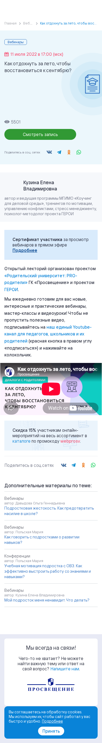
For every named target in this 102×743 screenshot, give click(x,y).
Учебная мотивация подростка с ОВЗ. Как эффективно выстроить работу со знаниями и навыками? (47, 571)
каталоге (21, 441)
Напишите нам (64, 668)
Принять (51, 731)
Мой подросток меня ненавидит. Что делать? (46, 600)
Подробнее (25, 250)
